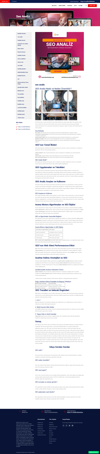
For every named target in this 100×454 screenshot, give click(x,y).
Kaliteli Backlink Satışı (23, 72)
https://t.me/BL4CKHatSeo (51, 412)
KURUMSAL (69, 5)
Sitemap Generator (52, 439)
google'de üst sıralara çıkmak (23, 44)
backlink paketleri (22, 69)
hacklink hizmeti (21, 40)
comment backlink (22, 107)
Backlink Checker (22, 33)
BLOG (75, 5)
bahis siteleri (21, 48)
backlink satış (40, 424)
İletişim (50, 443)
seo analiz (20, 37)
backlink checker (21, 55)
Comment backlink (41, 431)
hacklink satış (21, 101)
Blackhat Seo (21, 90)
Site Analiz (51, 435)
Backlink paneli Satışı (42, 435)
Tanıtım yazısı (21, 117)
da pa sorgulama (22, 59)
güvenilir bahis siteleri (23, 87)
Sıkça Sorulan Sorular (53, 426)
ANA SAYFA (54, 5)
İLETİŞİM (80, 5)
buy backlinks (21, 97)
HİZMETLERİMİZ (62, 5)
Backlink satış (21, 104)
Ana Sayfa (18, 19)
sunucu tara (20, 62)
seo (18, 79)
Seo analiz (51, 433)
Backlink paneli (21, 114)
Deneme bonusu (21, 52)
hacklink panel (21, 111)
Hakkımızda (51, 424)
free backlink (21, 94)
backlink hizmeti (21, 75)
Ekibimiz (50, 431)
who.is (50, 437)
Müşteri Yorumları (52, 428)
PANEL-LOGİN (92, 5)
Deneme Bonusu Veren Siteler (23, 83)
